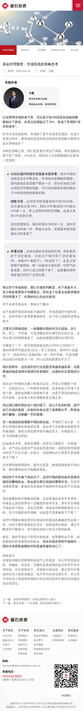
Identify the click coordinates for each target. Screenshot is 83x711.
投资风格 (22, 653)
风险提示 (10, 707)
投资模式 (22, 635)
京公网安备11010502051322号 (59, 707)
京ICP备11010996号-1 (30, 707)
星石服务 (73, 630)
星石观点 (39, 630)
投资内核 (22, 649)
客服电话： (9, 671)
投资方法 (22, 644)
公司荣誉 (7, 649)
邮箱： (7, 660)
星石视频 (41, 50)
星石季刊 (25, 50)
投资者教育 (58, 640)
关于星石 (8, 630)
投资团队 (22, 640)
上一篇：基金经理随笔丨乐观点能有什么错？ (30, 599)
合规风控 (58, 630)
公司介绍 (7, 635)
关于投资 (23, 630)
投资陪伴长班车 (58, 50)
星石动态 (75, 50)
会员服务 (72, 640)
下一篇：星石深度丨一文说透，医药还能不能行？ (32, 603)
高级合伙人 (8, 640)
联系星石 (72, 635)
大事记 (6, 644)
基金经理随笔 (8, 50)
